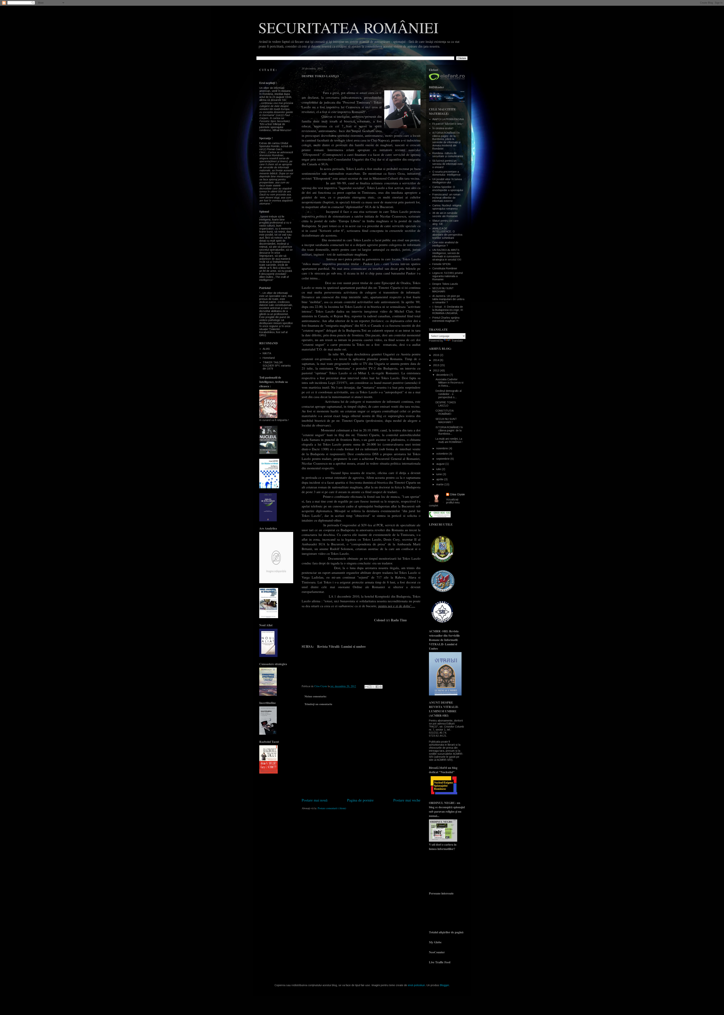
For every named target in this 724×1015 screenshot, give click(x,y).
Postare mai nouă (314, 800)
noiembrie (442, 448)
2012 (436, 370)
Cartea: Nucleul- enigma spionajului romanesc (446, 207)
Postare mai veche (406, 800)
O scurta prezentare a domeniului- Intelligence (446, 173)
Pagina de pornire (360, 800)
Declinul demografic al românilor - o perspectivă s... (449, 394)
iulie (439, 469)
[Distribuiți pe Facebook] (377, 687)
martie (440, 484)
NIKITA (267, 353)
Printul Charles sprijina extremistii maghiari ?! (445, 319)
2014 (436, 360)
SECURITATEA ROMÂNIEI (348, 27)
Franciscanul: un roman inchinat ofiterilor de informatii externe (446, 197)
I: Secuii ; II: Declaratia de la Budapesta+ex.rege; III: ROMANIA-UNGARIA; (447, 310)
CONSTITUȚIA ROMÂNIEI (444, 412)
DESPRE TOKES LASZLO (446, 404)
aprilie (440, 479)
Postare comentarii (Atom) (332, 808)
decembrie (442, 374)
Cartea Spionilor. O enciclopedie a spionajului (447, 188)
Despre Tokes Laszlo (445, 283)
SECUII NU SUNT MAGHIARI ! (446, 420)
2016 (436, 355)
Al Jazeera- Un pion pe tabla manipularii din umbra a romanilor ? (448, 299)
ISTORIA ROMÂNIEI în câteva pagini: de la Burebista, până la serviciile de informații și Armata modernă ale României (446, 140)
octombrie (442, 453)
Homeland (269, 357)
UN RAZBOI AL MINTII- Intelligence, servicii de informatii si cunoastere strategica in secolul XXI (446, 254)
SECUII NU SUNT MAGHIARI (443, 290)
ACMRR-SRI (444, 759)
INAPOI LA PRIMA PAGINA (448, 119)
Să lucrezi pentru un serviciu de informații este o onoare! (447, 164)
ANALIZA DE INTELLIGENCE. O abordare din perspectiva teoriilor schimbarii (447, 233)
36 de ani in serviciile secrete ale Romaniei (445, 214)
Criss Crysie (457, 494)
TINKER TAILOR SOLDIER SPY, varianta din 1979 (277, 365)
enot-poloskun (416, 985)
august (440, 463)
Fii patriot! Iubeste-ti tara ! (447, 123)
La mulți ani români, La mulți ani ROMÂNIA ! (449, 440)
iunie (439, 474)
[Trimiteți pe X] (373, 687)
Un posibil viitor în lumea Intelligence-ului (447, 181)
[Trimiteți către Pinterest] (381, 687)
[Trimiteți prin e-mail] (366, 687)
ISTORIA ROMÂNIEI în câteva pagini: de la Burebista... (449, 430)
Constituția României (444, 268)
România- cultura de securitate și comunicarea (447, 155)
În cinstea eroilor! (442, 128)
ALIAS (266, 348)
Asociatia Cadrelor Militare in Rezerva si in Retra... (449, 382)
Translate (457, 340)
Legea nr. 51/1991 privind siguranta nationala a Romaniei (447, 276)
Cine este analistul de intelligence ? (445, 244)
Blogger (444, 985)
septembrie (443, 458)
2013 (436, 365)
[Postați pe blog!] (370, 687)
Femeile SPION (441, 264)
